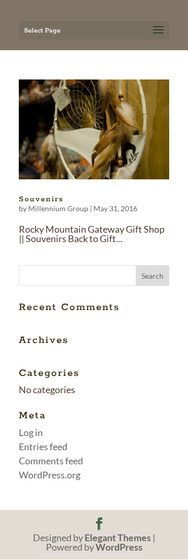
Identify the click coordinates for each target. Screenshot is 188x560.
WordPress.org (49, 475)
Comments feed (51, 460)
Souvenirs (41, 199)
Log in (31, 432)
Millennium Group (58, 208)
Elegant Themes (118, 537)
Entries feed (43, 446)
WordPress (119, 547)
